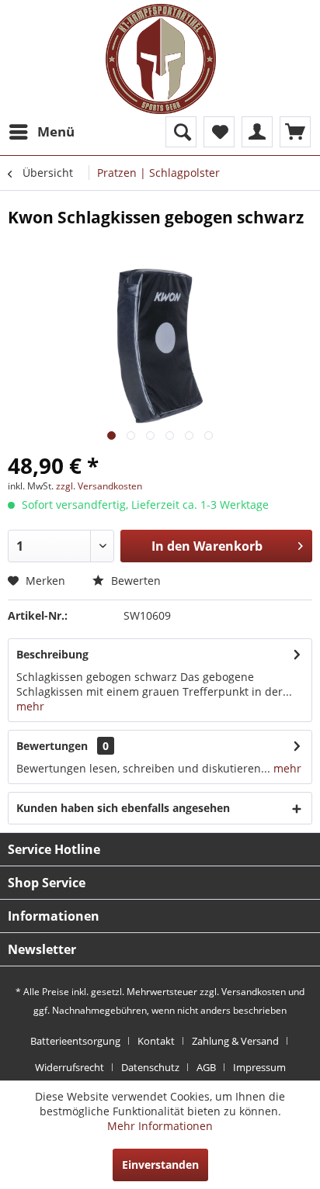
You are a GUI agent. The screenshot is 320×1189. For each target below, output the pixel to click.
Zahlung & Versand (235, 1041)
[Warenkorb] (295, 131)
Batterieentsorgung (75, 1041)
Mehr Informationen (160, 1125)
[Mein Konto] (257, 131)
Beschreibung (52, 654)
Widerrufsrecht (69, 1067)
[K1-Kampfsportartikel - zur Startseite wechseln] (161, 59)
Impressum (259, 1067)
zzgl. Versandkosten (99, 486)
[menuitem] (41, 131)
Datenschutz (150, 1067)
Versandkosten (253, 991)
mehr (30, 706)
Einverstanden (160, 1164)
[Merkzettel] (219, 131)
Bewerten (134, 580)
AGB (206, 1067)
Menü (56, 131)
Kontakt (156, 1041)
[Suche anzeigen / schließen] (181, 131)
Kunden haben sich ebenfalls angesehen (123, 807)
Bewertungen (52, 745)
